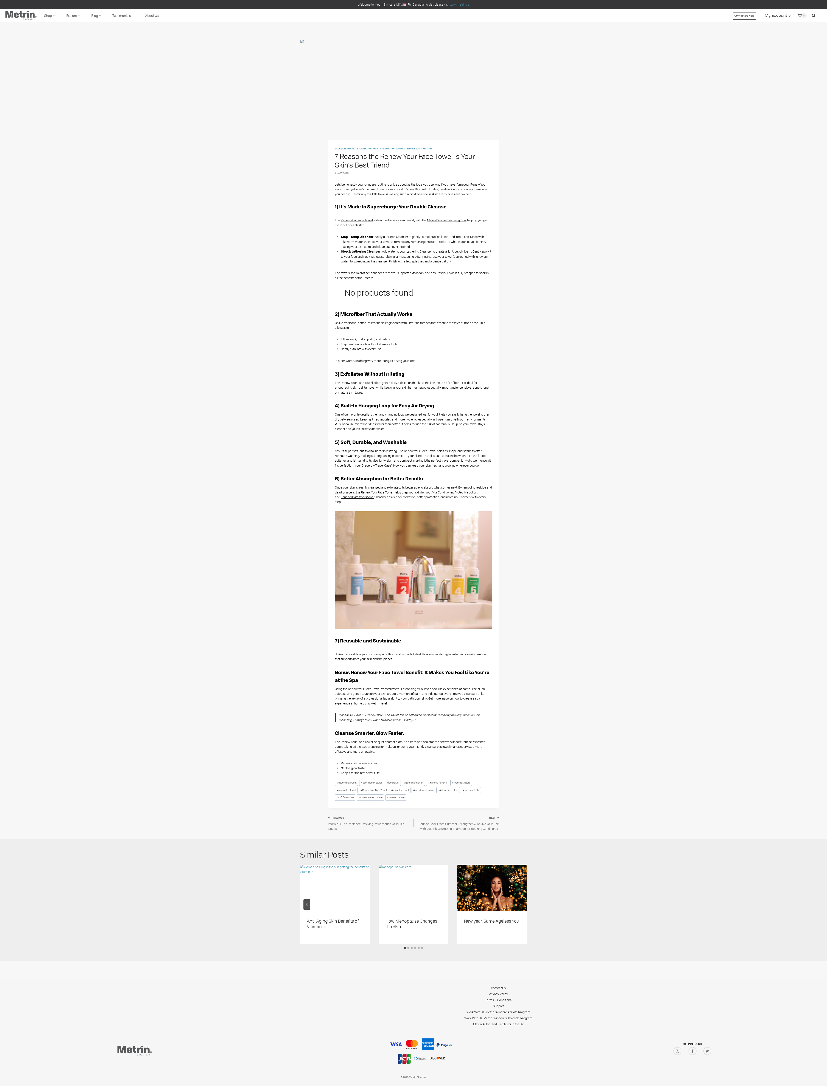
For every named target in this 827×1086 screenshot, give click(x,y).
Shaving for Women (392, 149)
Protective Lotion (465, 492)
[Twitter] (707, 1051)
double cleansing (346, 782)
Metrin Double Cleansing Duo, (446, 220)
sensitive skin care (424, 790)
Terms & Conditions (498, 1000)
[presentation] (335, 888)
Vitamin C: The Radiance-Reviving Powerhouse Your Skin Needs (366, 824)
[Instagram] (677, 1051)
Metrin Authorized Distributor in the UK (498, 1024)
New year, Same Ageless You (491, 921)
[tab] (405, 948)
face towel (392, 782)
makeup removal (438, 782)
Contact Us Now (744, 16)
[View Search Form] (814, 15)
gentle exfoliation (413, 782)
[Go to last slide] (306, 904)
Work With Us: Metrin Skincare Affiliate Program (498, 1012)
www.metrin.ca (459, 4)
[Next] (520, 904)
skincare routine (448, 790)
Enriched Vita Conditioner (357, 497)
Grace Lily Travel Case (376, 465)
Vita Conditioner (442, 492)
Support (498, 1006)
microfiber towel (346, 790)
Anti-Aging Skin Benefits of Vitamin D (333, 923)
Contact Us (498, 988)
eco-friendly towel (371, 782)
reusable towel (400, 790)
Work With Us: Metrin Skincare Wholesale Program (498, 1018)
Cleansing (348, 149)
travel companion (453, 460)
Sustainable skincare (370, 797)
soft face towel (345, 797)
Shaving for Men (367, 149)
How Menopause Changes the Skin (411, 923)
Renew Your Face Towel (357, 220)
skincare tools (471, 790)
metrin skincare (461, 782)
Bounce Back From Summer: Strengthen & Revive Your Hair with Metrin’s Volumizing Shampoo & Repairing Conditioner (458, 824)
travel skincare (395, 797)
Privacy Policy (498, 994)
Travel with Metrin (419, 149)
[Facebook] (692, 1051)
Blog (338, 149)
